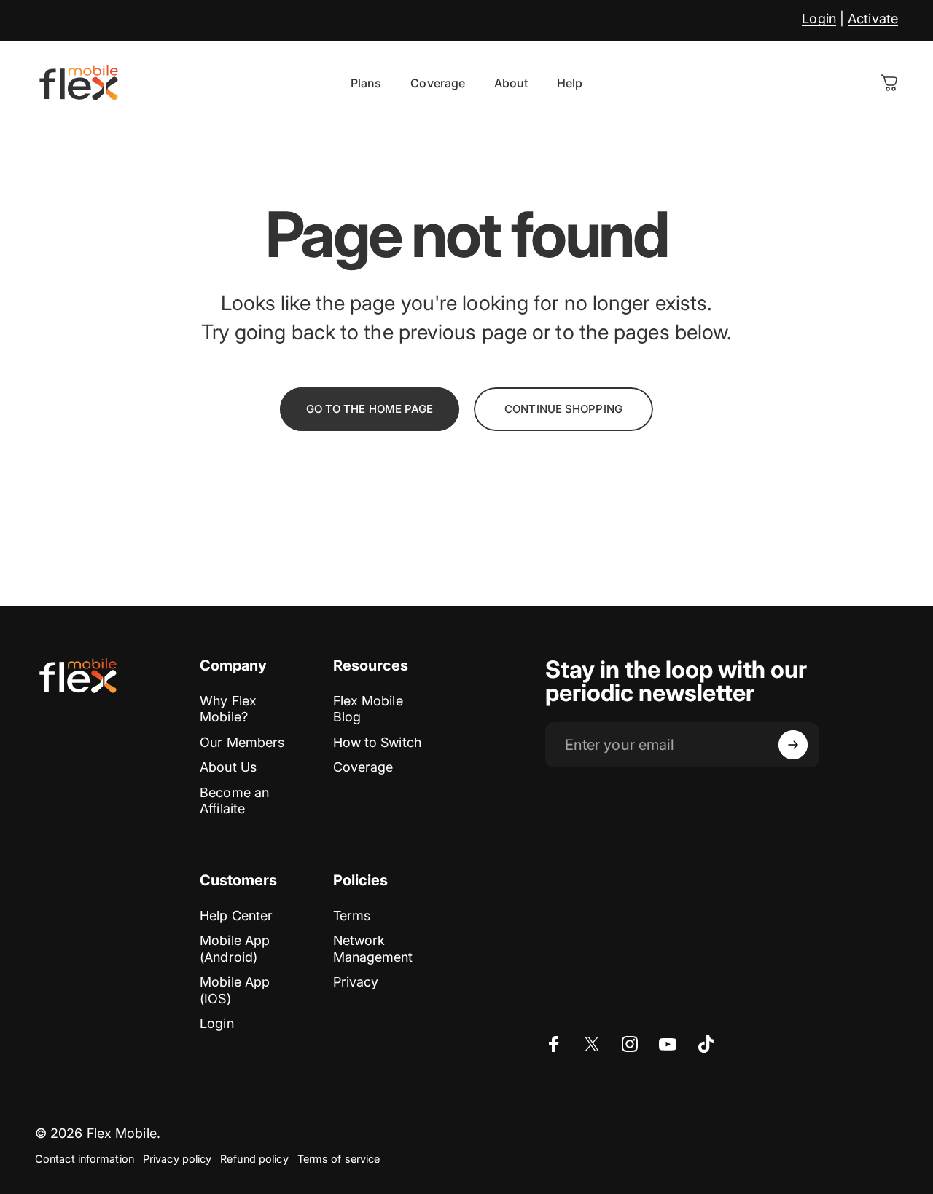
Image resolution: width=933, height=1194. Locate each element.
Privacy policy (177, 1159)
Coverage (363, 767)
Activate (873, 18)
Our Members (242, 742)
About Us (228, 767)
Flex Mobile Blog (368, 709)
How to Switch (377, 742)
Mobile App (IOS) (235, 990)
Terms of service (338, 1159)
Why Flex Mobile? (228, 709)
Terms (352, 915)
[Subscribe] (793, 744)
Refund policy (254, 1159)
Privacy (356, 981)
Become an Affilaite (234, 801)
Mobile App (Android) (235, 949)
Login (819, 18)
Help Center (236, 915)
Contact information (84, 1159)
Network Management (373, 949)
